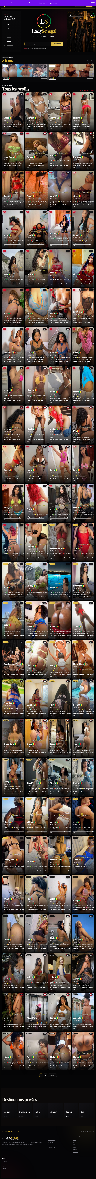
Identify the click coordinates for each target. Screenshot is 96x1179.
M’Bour (74, 1147)
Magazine (50, 1144)
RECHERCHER (57, 43)
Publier (3, 1166)
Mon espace (4, 1164)
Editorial (4, 1168)
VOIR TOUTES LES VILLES (11, 49)
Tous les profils (51, 1140)
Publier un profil (51, 1147)
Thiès (74, 1142)
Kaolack (74, 1149)
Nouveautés (50, 1142)
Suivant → (52, 1075)
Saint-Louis (75, 1152)
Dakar (74, 1140)
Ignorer (55, 3)
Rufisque (75, 1144)
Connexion (4, 1161)
